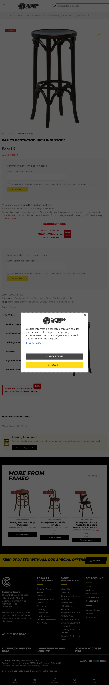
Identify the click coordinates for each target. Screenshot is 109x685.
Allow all (54, 365)
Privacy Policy (33, 343)
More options (54, 356)
